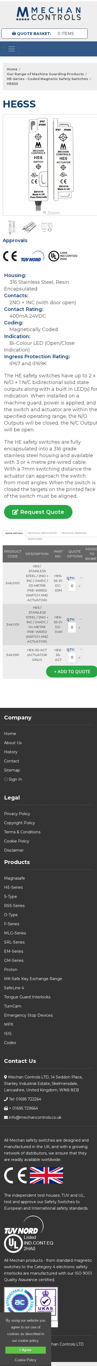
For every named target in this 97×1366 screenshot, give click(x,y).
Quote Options (14, 533)
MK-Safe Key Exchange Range (33, 978)
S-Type (10, 896)
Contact (11, 761)
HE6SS (12, 84)
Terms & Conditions (22, 832)
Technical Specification (42, 533)
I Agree (26, 1350)
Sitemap (12, 770)
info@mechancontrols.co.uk (34, 1117)
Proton (10, 969)
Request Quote (41, 512)
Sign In (15, 779)
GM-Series (13, 960)
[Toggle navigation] (11, 49)
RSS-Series (14, 905)
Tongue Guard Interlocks (27, 997)
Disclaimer (14, 850)
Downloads (35, 539)
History (11, 752)
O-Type (11, 914)
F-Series (11, 924)
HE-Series (13, 887)
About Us (13, 742)
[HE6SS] (12, 227)
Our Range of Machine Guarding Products (45, 74)
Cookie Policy (16, 841)
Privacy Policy (17, 813)
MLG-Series (15, 933)
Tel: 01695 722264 (24, 1099)
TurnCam (12, 1006)
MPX (8, 1024)
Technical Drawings (74, 533)
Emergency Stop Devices (28, 1015)
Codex (10, 1042)
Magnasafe (14, 878)
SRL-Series (14, 942)
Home (12, 69)
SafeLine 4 (14, 987)
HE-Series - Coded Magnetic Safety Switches (47, 79)
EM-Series (13, 951)
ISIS (8, 1033)
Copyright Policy (19, 822)
